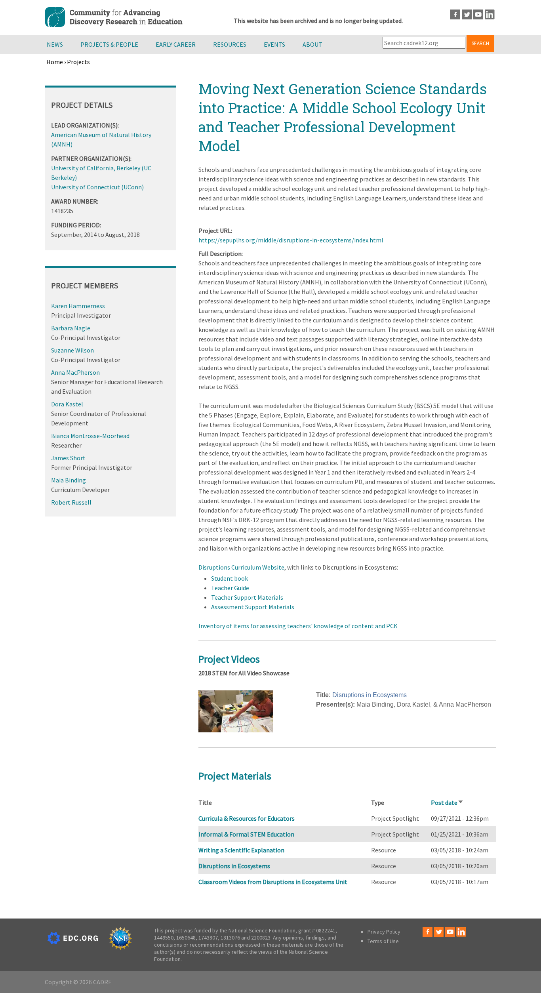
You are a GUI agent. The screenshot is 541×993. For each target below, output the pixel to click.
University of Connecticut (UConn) (97, 187)
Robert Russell (71, 502)
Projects (78, 62)
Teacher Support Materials (247, 597)
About (312, 44)
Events (274, 44)
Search (480, 43)
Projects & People (109, 44)
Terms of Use (383, 941)
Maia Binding (68, 480)
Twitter (467, 14)
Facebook (455, 14)
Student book (229, 578)
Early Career (176, 44)
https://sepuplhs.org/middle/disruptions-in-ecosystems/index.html (290, 240)
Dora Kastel (67, 404)
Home (54, 62)
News (55, 44)
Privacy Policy (384, 931)
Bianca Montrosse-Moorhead (90, 436)
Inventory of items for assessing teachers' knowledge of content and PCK (298, 626)
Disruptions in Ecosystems (369, 695)
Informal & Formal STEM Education (246, 834)
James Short (68, 458)
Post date (447, 802)
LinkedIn (490, 14)
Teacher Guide (230, 588)
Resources (229, 44)
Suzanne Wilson (72, 350)
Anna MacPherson (75, 372)
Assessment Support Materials (252, 607)
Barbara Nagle (70, 328)
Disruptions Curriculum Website (241, 567)
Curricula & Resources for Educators (246, 818)
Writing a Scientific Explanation (241, 850)
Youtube (478, 14)
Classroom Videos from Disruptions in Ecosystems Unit (272, 882)
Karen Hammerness (78, 306)
